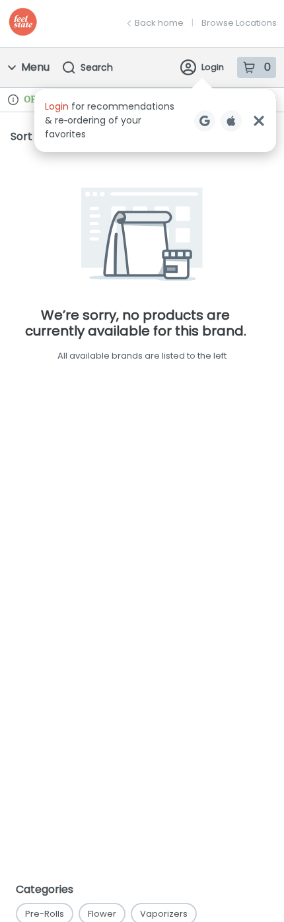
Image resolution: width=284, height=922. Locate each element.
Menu (35, 67)
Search (97, 67)
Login (212, 67)
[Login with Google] (204, 120)
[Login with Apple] (231, 120)
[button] (155, 120)
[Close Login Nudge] (259, 120)
